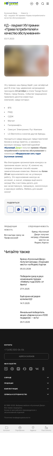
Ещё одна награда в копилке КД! (30, 298)
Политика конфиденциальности (17, 417)
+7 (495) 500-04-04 (14, 349)
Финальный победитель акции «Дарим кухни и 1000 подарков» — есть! (34, 315)
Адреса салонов (26, 356)
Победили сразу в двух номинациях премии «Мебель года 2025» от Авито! (32, 280)
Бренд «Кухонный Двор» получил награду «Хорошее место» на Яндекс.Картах (40, 237)
